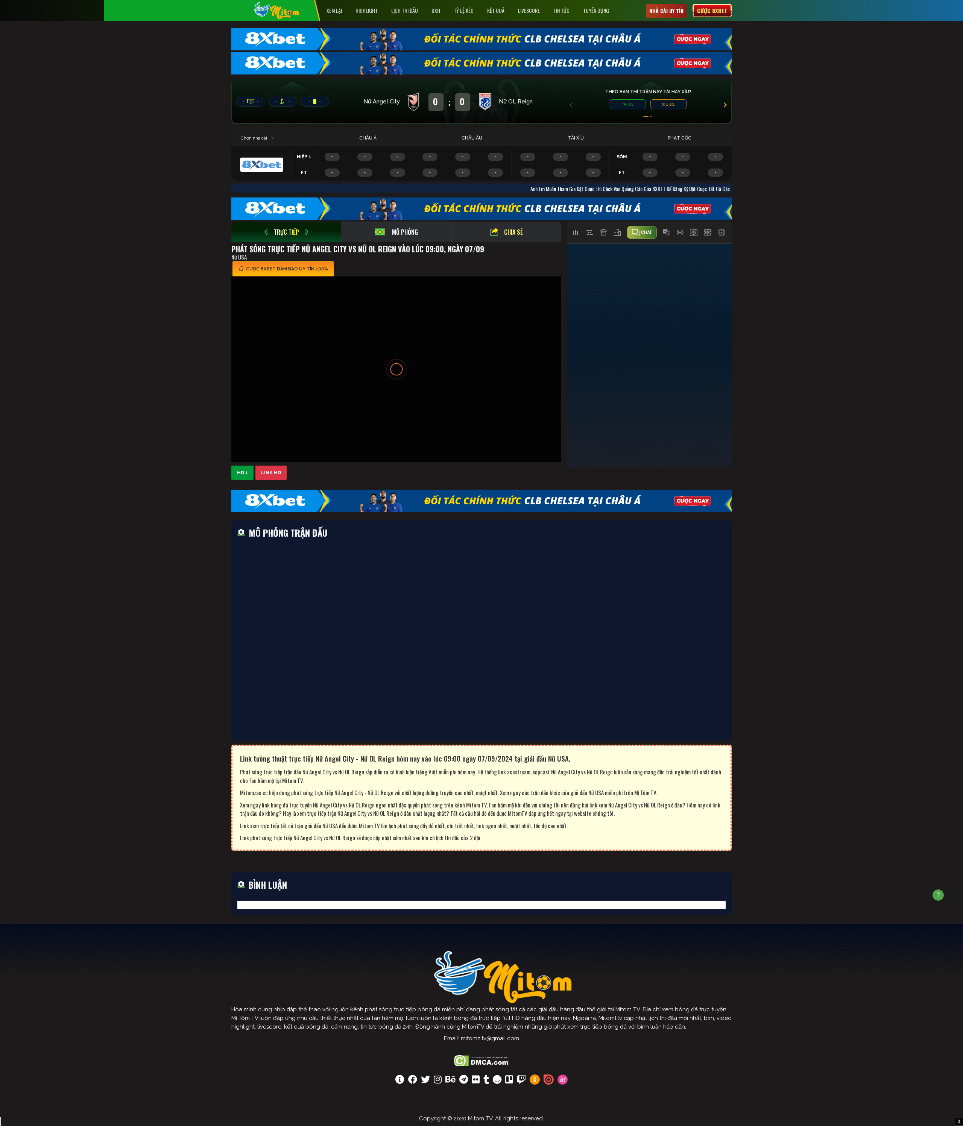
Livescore (529, 10)
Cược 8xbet (712, 10)
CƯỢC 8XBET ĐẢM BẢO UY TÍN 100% (287, 269)
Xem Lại (334, 10)
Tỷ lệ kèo (464, 10)
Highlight (366, 10)
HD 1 (242, 472)
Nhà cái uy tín (666, 11)
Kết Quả (495, 10)
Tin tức (561, 10)
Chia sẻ (513, 232)
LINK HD (271, 472)
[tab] (286, 232)
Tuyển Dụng (596, 10)
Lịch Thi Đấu (404, 10)
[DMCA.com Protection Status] (482, 1060)
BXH (435, 10)
